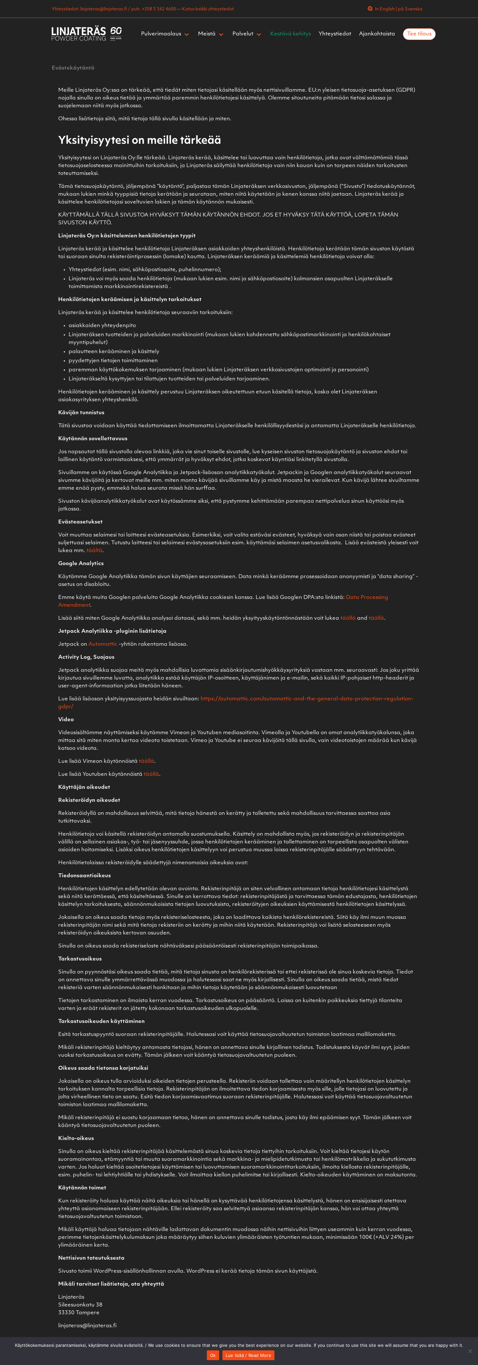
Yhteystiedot (335, 34)
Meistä (207, 34)
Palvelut (242, 34)
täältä (94, 550)
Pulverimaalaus (161, 34)
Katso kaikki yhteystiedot (208, 9)
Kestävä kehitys (290, 34)
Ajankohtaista (377, 34)
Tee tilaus (419, 34)
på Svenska (410, 9)
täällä (348, 618)
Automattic (102, 644)
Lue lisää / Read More (248, 1355)
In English (385, 9)
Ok (213, 1355)
